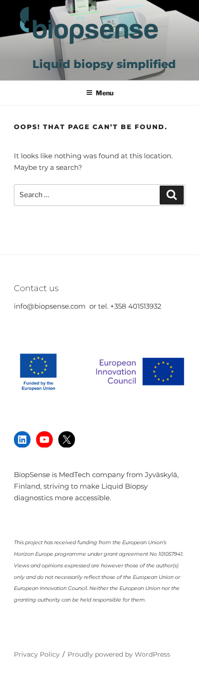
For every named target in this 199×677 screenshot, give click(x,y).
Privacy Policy (37, 654)
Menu (104, 93)
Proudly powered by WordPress (119, 654)
